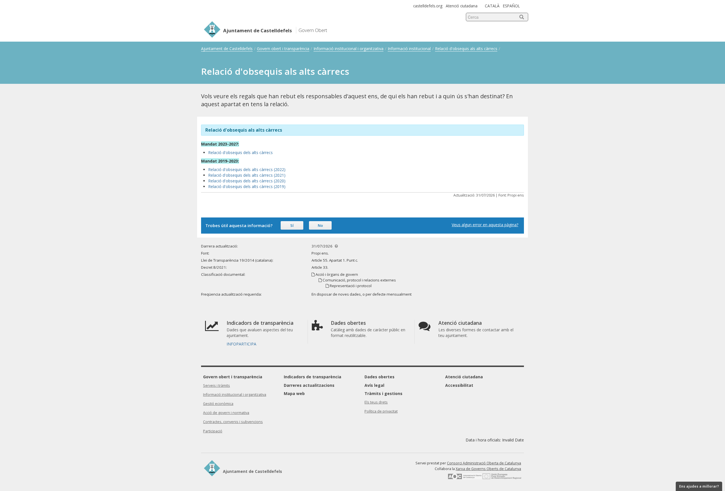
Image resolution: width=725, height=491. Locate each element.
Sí (292, 225)
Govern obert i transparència (283, 48)
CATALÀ (492, 5)
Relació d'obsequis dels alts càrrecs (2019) (246, 186)
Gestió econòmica (218, 403)
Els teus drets (376, 402)
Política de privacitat (381, 411)
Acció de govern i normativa (226, 412)
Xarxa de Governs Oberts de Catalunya (488, 468)
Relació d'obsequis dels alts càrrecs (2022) (246, 169)
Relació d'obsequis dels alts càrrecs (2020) (246, 180)
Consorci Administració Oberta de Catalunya (484, 463)
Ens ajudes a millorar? (699, 486)
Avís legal (374, 385)
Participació (212, 431)
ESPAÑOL (511, 5)
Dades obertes (379, 376)
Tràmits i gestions (383, 393)
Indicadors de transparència (312, 376)
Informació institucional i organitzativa (348, 48)
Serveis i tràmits (216, 385)
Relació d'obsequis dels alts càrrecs (241, 152)
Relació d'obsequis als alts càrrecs (466, 48)
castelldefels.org (427, 5)
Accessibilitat (459, 385)
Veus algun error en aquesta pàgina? (485, 224)
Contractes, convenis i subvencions (233, 421)
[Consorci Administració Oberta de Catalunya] (465, 478)
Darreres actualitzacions (309, 385)
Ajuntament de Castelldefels (227, 48)
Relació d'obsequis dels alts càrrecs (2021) (246, 175)
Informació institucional (409, 48)
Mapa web (294, 393)
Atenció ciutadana (461, 5)
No (320, 225)
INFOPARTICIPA (241, 344)
